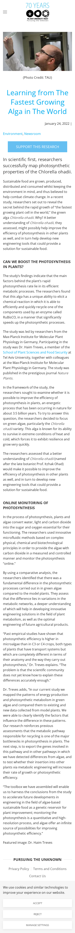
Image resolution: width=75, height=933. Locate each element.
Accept (37, 903)
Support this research (37, 146)
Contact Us (37, 876)
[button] (5, 12)
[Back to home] (37, 12)
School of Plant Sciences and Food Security (35, 352)
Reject (38, 914)
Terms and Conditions (50, 869)
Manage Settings (37, 925)
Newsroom (32, 134)
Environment (13, 134)
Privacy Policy (19, 869)
